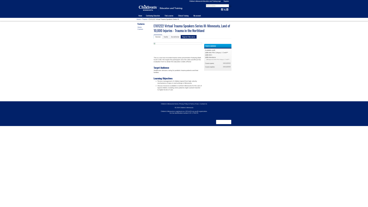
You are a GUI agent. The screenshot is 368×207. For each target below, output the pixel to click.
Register (226, 1)
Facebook (222, 9)
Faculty (166, 37)
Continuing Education (153, 15)
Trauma (144, 19)
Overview (158, 37)
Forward (230, 9)
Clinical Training (183, 15)
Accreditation (175, 37)
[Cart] (230, 1)
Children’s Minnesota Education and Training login (205, 1)
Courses (140, 29)
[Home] (160, 7)
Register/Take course (188, 37)
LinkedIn (227, 9)
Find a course (169, 15)
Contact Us (203, 104)
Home (140, 15)
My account (197, 15)
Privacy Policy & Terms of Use (188, 104)
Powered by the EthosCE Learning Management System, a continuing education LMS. (223, 122)
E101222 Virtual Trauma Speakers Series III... (164, 19)
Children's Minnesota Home (169, 104)
